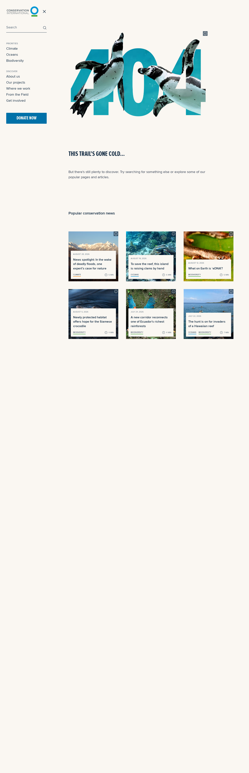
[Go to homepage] (22, 11)
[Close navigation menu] (44, 11)
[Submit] (44, 28)
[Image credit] (205, 33)
